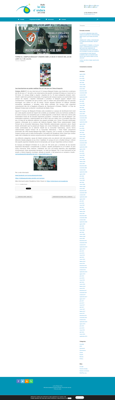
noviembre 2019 (83, 242)
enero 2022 (82, 188)
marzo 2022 (82, 184)
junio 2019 (82, 253)
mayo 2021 (82, 205)
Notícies (81, 356)
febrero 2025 (82, 111)
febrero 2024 (82, 136)
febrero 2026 (82, 86)
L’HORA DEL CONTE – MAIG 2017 (24, 196)
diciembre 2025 (83, 91)
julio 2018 (82, 276)
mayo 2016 (82, 330)
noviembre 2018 (83, 267)
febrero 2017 (82, 311)
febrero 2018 (82, 286)
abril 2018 (82, 282)
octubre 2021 (83, 195)
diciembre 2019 (83, 240)
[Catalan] (86, 5)
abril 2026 (82, 82)
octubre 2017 (83, 294)
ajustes (69, 398)
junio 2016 (82, 328)
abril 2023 (82, 157)
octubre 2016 (83, 319)
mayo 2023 (82, 155)
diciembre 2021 (83, 190)
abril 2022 (82, 182)
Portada (22, 19)
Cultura (81, 352)
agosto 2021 (82, 199)
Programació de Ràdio (35, 19)
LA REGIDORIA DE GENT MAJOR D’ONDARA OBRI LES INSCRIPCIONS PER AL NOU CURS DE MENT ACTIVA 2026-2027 (89, 56)
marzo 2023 (82, 159)
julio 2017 (82, 301)
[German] (90, 7)
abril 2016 (82, 332)
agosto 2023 (82, 149)
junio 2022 (82, 178)
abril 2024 (82, 132)
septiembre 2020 (83, 222)
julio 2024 (82, 126)
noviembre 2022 (83, 167)
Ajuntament (82, 348)
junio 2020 (82, 228)
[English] (96, 5)
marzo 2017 (82, 309)
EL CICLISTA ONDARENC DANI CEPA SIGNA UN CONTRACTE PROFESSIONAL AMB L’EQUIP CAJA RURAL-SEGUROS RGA (89, 36)
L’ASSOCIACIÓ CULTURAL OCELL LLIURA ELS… (64, 196)
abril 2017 (82, 307)
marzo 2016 (82, 334)
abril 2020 (82, 232)
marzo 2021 (82, 209)
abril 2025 (82, 107)
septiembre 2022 (83, 172)
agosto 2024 (82, 124)
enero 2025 (82, 113)
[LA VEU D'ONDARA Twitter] (23, 381)
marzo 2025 (82, 109)
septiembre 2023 (83, 147)
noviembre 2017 (83, 292)
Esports (25, 184)
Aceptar (80, 397)
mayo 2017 (82, 305)
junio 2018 (82, 278)
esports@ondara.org (45, 154)
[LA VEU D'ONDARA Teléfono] (31, 381)
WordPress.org (83, 373)
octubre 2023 (83, 145)
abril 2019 (82, 257)
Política (81, 358)
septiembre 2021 (83, 197)
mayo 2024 (82, 130)
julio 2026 (82, 76)
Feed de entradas (84, 368)
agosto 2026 (82, 74)
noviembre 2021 (83, 192)
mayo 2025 (82, 105)
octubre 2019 (83, 244)
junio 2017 (82, 303)
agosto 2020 (82, 224)
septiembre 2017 (83, 296)
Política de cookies (57, 389)
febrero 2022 (82, 186)
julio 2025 (82, 101)
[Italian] (95, 7)
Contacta (64, 19)
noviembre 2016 (83, 317)
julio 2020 (82, 226)
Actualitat (22, 184)
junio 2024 (82, 128)
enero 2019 (82, 263)
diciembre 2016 (83, 315)
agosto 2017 (82, 299)
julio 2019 (82, 251)
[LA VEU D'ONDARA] (30, 9)
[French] (86, 7)
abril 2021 (82, 207)
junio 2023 (82, 153)
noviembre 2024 (83, 118)
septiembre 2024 (83, 122)
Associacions (83, 350)
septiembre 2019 (83, 246)
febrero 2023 (82, 161)
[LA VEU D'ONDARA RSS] (27, 381)
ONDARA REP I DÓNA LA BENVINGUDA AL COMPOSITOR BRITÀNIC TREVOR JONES (89, 41)
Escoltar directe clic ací (89, 14)
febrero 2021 (82, 211)
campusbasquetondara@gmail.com (26, 154)
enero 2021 (82, 213)
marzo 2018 (82, 284)
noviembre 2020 (83, 217)
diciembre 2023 (83, 140)
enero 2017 (82, 313)
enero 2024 (82, 138)
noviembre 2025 (83, 93)
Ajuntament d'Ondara (57, 387)
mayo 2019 (82, 255)
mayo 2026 (82, 80)
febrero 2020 (82, 236)
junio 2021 (82, 203)
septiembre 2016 (83, 321)
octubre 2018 (83, 269)
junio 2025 (82, 103)
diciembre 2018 (83, 265)
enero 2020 (82, 238)
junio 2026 (82, 78)
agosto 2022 (82, 174)
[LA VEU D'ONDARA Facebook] (18, 381)
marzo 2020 (82, 234)
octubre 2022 (83, 170)
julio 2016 (82, 326)
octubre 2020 (83, 219)
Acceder (81, 366)
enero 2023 (82, 163)
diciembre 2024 (83, 115)
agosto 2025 (82, 99)
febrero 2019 (82, 261)
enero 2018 (82, 288)
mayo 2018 (82, 280)
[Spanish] (91, 5)
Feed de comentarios (84, 371)
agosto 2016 (82, 323)
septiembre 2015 (83, 336)
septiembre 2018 (83, 271)
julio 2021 (82, 201)
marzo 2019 (82, 259)
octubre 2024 (83, 120)
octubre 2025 (83, 95)
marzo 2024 (82, 134)
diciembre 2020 (83, 215)
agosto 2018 (82, 274)
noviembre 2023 (83, 142)
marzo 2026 (82, 84)
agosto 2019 (82, 249)
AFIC (81, 346)
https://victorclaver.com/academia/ (57, 181)
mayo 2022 (82, 180)
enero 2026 (82, 88)
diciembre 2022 (83, 165)
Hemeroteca (51, 19)
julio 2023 (82, 151)
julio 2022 (82, 176)
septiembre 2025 (83, 97)
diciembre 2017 (83, 290)
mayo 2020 (82, 230)
